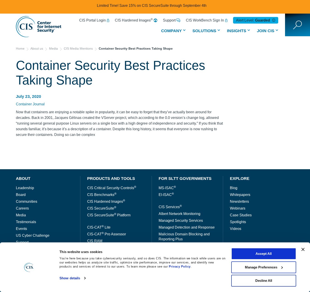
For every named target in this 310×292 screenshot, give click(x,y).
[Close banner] (303, 249)
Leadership (25, 188)
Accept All (264, 254)
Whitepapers (240, 195)
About (23, 178)
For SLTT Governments (185, 178)
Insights (236, 31)
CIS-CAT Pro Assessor (106, 234)
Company (171, 31)
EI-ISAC (166, 195)
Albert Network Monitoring (179, 214)
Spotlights (238, 222)
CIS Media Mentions (78, 48)
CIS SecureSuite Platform (108, 215)
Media (53, 48)
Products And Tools (111, 178)
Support (169, 20)
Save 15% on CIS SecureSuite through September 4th (163, 5)
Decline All (263, 280)
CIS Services (170, 207)
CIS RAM (94, 241)
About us (36, 48)
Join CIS (265, 31)
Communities (26, 201)
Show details (69, 278)
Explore (239, 178)
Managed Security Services (181, 220)
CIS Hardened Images (134, 20)
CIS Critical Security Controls (111, 188)
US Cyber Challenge (32, 235)
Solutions (204, 31)
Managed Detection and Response (187, 227)
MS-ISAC (167, 188)
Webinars (237, 208)
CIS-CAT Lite (99, 227)
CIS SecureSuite (101, 208)
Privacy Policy (180, 266)
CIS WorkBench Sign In (205, 20)
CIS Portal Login (92, 20)
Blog (233, 188)
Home (20, 48)
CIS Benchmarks (101, 195)
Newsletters (239, 201)
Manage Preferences (261, 267)
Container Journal (30, 104)
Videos (235, 229)
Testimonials (26, 222)
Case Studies (241, 215)
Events (21, 229)
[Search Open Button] (297, 25)
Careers (22, 208)
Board (21, 195)
